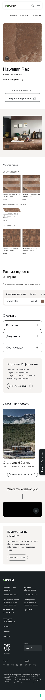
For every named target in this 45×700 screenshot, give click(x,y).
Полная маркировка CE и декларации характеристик (11, 602)
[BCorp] (7, 654)
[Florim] (11, 5)
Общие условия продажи (9, 588)
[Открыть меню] (38, 5)
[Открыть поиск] (32, 5)
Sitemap (6, 636)
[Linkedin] (21, 665)
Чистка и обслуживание (30, 588)
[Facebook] (17, 665)
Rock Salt (25, 15)
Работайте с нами (10, 595)
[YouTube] (12, 665)
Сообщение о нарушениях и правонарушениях (31, 602)
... (3, 15)
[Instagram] (4, 665)
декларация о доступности (8, 611)
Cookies (6, 631)
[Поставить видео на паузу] (36, 511)
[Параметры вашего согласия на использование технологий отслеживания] (40, 695)
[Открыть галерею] (7, 58)
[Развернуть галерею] (7, 146)
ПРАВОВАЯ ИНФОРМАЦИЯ (9, 620)
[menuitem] (12, 588)
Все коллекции (13, 15)
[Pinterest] (8, 665)
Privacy (6, 627)
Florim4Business (30, 595)
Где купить (28, 610)
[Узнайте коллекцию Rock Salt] (22, 509)
